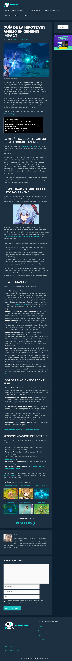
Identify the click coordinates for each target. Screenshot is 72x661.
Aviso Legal (8, 646)
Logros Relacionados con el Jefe (16, 129)
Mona (31, 236)
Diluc (6, 236)
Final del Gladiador (37, 466)
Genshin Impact (23, 39)
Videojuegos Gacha (51, 10)
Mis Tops (8, 15)
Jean (14, 459)
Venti (41, 457)
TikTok (40, 635)
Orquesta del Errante (12, 469)
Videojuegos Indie (17, 10)
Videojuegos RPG (34, 10)
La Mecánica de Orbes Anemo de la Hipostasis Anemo (23, 122)
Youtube (41, 631)
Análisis (16, 15)
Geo (39, 146)
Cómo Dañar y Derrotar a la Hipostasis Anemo (20, 124)
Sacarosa (8, 459)
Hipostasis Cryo (9, 114)
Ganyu (10, 236)
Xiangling (17, 236)
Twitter (40, 626)
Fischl (25, 304)
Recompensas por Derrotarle (15, 131)
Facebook (41, 640)
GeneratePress (46, 658)
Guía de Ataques (11, 126)
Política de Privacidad (11, 651)
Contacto (25, 15)
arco (6, 373)
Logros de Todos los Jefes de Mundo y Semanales (21, 429)
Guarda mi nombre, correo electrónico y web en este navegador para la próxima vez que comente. (24, 602)
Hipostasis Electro (28, 146)
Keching (36, 236)
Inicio (7, 10)
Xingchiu (25, 236)
